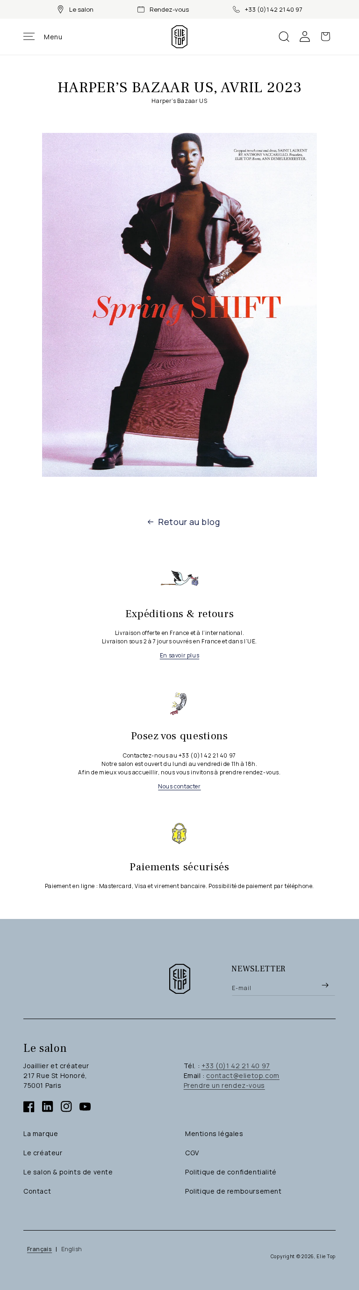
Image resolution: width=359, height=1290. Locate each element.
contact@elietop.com (242, 1075)
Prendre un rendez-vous (224, 1085)
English (71, 1249)
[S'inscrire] (325, 985)
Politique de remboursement (233, 1191)
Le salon (81, 9)
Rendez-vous (169, 9)
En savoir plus (179, 655)
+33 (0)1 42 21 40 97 (273, 9)
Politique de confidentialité (231, 1171)
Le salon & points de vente (68, 1171)
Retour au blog (189, 521)
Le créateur (43, 1152)
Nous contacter (179, 786)
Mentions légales (214, 1133)
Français (39, 1249)
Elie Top (326, 1256)
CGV (192, 1152)
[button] (43, 36)
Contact (37, 1191)
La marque (40, 1133)
